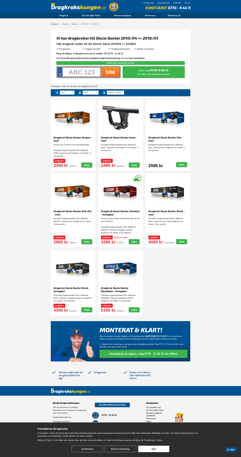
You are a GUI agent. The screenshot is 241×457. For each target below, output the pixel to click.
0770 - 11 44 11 (179, 8)
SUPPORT (177, 3)
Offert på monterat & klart (120, 63)
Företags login (148, 3)
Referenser (150, 15)
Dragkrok (63, 15)
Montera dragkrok (122, 15)
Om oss (187, 3)
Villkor (148, 421)
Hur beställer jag (153, 407)
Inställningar (87, 449)
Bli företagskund (163, 3)
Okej (154, 449)
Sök (110, 72)
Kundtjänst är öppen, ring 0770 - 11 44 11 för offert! (144, 353)
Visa (87, 165)
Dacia (65, 24)
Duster (74, 24)
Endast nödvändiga (120, 449)
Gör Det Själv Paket (91, 15)
